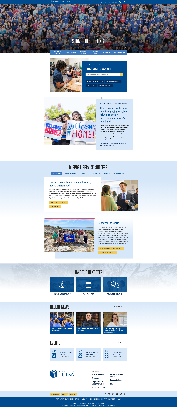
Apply (100, 2)
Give (109, 2)
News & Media (54, 394)
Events (63, 394)
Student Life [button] (84, 174)
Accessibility (72, 405)
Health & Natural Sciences (116, 375)
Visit (105, 2)
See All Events (119, 343)
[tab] (120, 2)
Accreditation (65, 405)
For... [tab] (114, 2)
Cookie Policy (102, 405)
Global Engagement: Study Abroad (110, 248)
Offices (77, 399)
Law (111, 383)
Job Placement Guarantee (58, 202)
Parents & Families (83, 52)
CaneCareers (54, 206)
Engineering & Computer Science (99, 382)
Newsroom (84, 399)
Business (95, 377)
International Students (107, 252)
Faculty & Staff (107, 52)
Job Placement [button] (56, 174)
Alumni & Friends (95, 52)
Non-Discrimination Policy (82, 405)
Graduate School (98, 387)
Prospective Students (57, 52)
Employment (69, 399)
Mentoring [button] (107, 174)
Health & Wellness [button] (119, 174)
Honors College (116, 379)
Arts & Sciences (98, 374)
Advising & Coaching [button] (70, 174)
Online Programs (104, 85)
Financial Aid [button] (96, 174)
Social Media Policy (111, 405)
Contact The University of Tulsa (111, 399)
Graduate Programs (112, 81)
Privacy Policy (94, 405)
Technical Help (93, 399)
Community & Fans (119, 52)
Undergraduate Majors (94, 81)
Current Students (71, 52)
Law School (90, 85)
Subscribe (72, 394)
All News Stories (119, 306)
